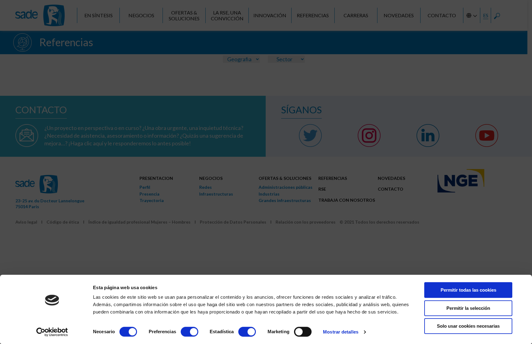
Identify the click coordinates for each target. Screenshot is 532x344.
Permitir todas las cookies (468, 290)
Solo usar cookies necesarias (468, 326)
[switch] (189, 332)
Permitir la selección (468, 308)
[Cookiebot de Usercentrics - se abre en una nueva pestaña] (52, 332)
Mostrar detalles (340, 331)
